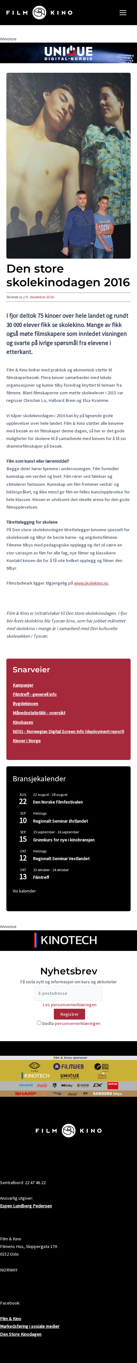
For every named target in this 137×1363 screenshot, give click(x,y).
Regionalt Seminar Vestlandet (61, 858)
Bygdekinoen (25, 703)
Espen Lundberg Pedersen (26, 1206)
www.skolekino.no (91, 583)
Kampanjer (23, 685)
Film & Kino (10, 1318)
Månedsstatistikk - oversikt (39, 712)
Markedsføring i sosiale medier (30, 1326)
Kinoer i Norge (27, 740)
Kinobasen (23, 722)
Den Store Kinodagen (20, 1334)
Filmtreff (41, 877)
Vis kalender (24, 891)
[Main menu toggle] (123, 12)
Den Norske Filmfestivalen (58, 802)
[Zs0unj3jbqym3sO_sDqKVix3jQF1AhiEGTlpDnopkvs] (68, 52)
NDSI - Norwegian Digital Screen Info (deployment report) (68, 731)
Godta (70, 1023)
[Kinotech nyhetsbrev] (68, 940)
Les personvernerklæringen (70, 1004)
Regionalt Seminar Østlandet (60, 821)
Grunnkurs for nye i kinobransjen (64, 840)
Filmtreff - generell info (35, 694)
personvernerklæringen (77, 1023)
